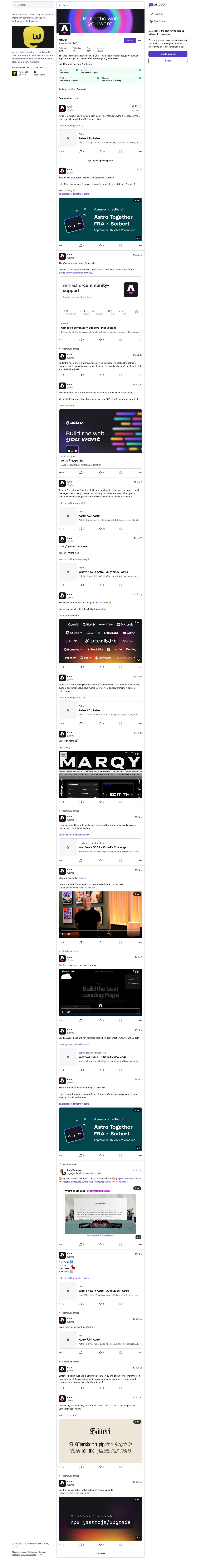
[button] (100, 914)
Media (72, 89)
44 (74, 50)
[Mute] (68, 934)
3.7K (61, 50)
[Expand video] (132, 934)
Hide (137, 200)
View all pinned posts (102, 160)
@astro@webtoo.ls (67, 43)
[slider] (100, 930)
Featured (81, 89)
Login (168, 60)
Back (65, 5)
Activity (62, 89)
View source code (28, 1555)
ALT (138, 238)
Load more (100, 1553)
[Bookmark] (120, 151)
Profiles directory (34, 1544)
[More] (140, 151)
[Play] (62, 934)
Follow (129, 40)
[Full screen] (138, 934)
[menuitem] (100, 914)
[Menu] (139, 40)
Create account (168, 54)
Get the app (32, 1552)
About (23, 1544)
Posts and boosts (67, 98)
